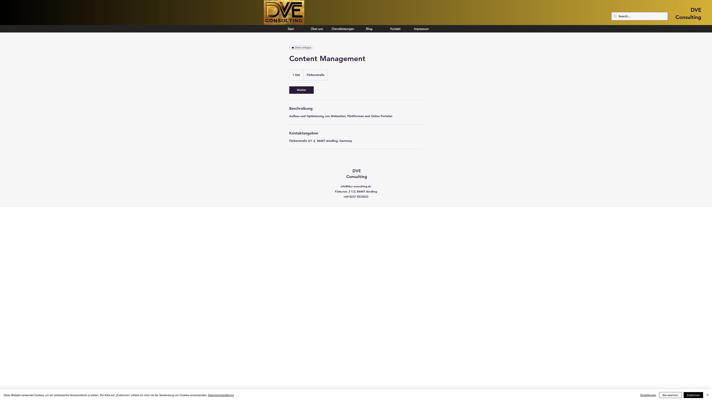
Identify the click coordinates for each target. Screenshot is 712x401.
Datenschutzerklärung (221, 395)
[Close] (707, 395)
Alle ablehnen (670, 395)
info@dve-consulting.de (356, 186)
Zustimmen (693, 395)
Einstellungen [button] (648, 395)
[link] (301, 90)
